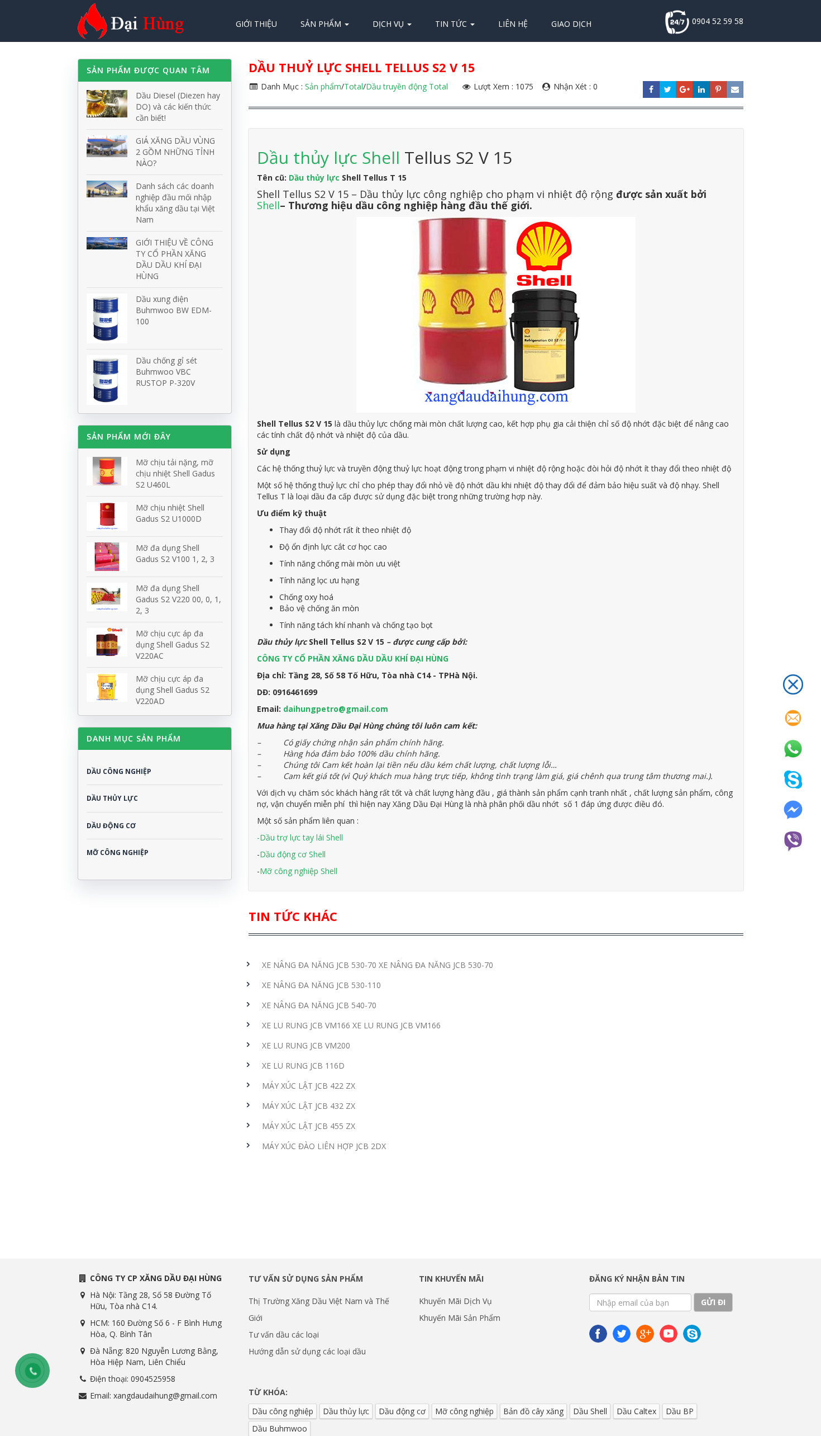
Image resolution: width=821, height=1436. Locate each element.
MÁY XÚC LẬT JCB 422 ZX (308, 1085)
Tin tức (452, 23)
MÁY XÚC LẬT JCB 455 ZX (308, 1126)
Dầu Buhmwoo (279, 1428)
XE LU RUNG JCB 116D (303, 1065)
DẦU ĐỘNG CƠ (111, 825)
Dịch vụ (389, 23)
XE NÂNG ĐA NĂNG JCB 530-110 (321, 985)
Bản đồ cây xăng (533, 1411)
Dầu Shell (590, 1411)
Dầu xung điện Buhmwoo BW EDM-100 (174, 310)
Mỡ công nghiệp (464, 1411)
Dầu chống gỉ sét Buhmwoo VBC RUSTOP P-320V (166, 371)
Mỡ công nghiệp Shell (298, 871)
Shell (268, 205)
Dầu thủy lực (314, 177)
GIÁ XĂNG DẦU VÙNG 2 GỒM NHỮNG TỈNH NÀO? (175, 151)
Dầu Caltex (636, 1411)
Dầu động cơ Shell (293, 854)
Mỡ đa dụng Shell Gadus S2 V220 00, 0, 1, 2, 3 (178, 599)
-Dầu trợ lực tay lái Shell (300, 837)
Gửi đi (713, 1302)
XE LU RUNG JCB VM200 (306, 1045)
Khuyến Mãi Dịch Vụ (455, 1301)
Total (353, 86)
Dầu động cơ (402, 1411)
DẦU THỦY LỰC (112, 798)
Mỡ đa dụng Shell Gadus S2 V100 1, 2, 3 (175, 553)
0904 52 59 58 (716, 21)
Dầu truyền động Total (407, 86)
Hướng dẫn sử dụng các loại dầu (307, 1351)
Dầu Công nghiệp (119, 771)
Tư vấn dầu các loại (284, 1334)
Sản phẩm (321, 23)
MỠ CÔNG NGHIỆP (118, 852)
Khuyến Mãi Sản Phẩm (459, 1317)
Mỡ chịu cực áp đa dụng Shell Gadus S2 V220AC (172, 644)
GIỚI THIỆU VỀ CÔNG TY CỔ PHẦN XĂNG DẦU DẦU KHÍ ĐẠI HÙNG (174, 259)
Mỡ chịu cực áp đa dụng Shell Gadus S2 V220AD (172, 689)
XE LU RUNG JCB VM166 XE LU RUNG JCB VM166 (351, 1025)
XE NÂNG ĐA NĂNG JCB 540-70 (319, 1005)
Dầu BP (680, 1411)
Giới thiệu (256, 23)
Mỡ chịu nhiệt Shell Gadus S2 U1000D (170, 513)
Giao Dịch (571, 23)
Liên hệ (513, 23)
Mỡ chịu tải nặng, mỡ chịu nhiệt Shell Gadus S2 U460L (175, 473)
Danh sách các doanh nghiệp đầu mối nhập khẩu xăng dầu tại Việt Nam (175, 203)
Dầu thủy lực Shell (330, 157)
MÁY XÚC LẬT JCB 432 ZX (308, 1105)
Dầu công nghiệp (282, 1411)
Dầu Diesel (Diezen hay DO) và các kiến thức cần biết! (178, 106)
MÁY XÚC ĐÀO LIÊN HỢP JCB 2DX (324, 1146)
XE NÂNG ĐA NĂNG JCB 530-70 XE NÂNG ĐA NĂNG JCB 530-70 (377, 965)
